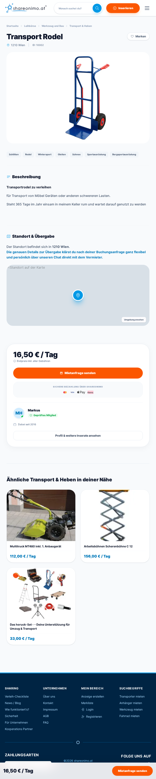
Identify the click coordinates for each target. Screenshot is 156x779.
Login (89, 709)
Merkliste (87, 703)
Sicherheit (11, 716)
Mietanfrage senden (132, 770)
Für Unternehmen (16, 722)
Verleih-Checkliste (17, 696)
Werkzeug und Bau (53, 25)
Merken (140, 36)
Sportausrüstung (96, 154)
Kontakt (48, 703)
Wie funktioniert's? (17, 709)
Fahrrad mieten (129, 716)
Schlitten (14, 154)
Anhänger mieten (130, 703)
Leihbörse (30, 25)
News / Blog (13, 703)
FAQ (46, 722)
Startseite (12, 25)
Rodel (28, 154)
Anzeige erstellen (92, 696)
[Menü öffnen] (147, 8)
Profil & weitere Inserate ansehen (78, 435)
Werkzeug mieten (131, 709)
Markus (34, 410)
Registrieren (94, 716)
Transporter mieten (132, 696)
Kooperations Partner (19, 729)
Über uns (49, 696)
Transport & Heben (80, 25)
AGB (46, 716)
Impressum (50, 709)
